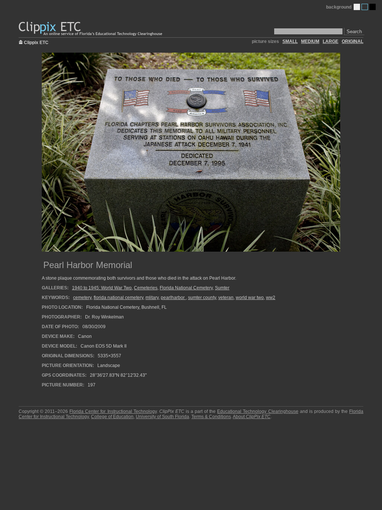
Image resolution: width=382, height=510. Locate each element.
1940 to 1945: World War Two (102, 287)
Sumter (222, 287)
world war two (250, 297)
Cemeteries (145, 287)
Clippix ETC (36, 42)
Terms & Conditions (211, 416)
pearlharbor (173, 297)
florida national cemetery (118, 297)
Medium (364, 7)
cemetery (82, 297)
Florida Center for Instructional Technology (112, 411)
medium (310, 41)
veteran (226, 297)
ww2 (270, 297)
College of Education (112, 416)
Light (357, 7)
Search (354, 31)
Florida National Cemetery (186, 287)
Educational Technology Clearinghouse (257, 411)
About (251, 416)
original (352, 41)
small (290, 41)
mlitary (152, 297)
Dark (372, 7)
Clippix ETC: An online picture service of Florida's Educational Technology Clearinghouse (91, 29)
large (330, 41)
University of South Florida (162, 416)
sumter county (202, 297)
